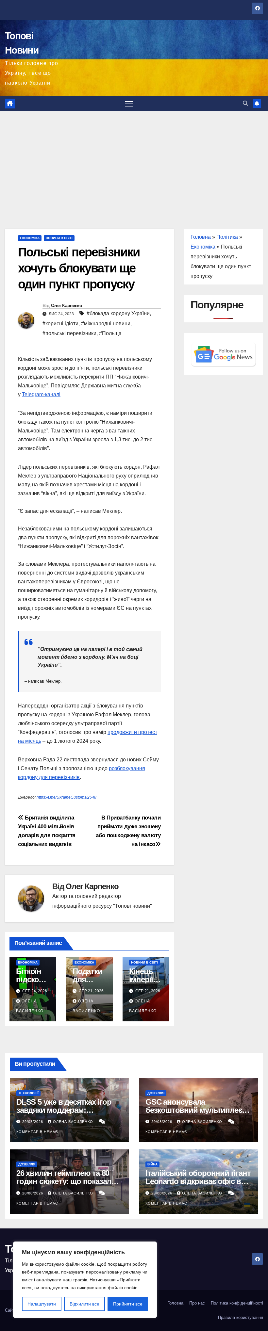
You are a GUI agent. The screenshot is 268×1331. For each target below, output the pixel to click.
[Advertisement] (134, 160)
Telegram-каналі (41, 394)
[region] (85, 1280)
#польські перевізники (69, 333)
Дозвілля (155, 1093)
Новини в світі (59, 238)
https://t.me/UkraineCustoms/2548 (66, 797)
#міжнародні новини (105, 323)
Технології (28, 1093)
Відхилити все (84, 1304)
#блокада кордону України (118, 313)
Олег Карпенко (66, 305)
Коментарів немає (37, 1132)
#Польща (110, 333)
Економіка (30, 238)
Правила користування (240, 1317)
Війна (152, 1164)
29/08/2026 (33, 1122)
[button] (245, 103)
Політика (227, 237)
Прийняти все (127, 1304)
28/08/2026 (33, 1193)
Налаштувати (41, 1304)
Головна (201, 237)
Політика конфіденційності (237, 1303)
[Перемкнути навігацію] (129, 104)
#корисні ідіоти (60, 323)
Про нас (197, 1303)
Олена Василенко (73, 1122)
